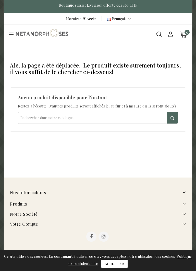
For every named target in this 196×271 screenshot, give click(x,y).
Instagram (104, 237)
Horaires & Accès (81, 18)
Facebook (91, 237)
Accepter (114, 264)
